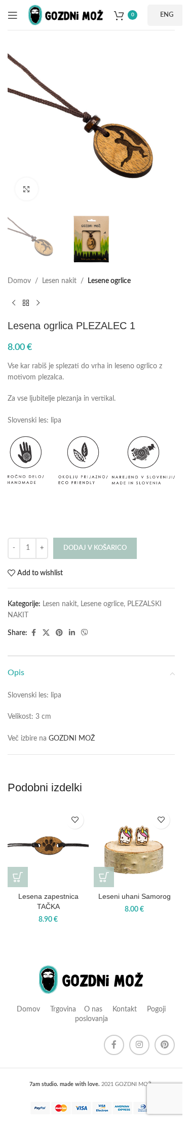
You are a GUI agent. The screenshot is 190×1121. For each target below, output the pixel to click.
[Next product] (38, 303)
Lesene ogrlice (109, 281)
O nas (93, 1009)
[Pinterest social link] (59, 633)
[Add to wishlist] (75, 820)
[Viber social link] (84, 633)
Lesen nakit (59, 281)
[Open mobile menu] (13, 15)
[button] (18, 877)
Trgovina (62, 1009)
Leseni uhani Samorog (134, 896)
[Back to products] (26, 303)
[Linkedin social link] (72, 633)
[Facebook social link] (33, 633)
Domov (19, 281)
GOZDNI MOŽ (72, 738)
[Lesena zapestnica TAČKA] (48, 846)
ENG (166, 15)
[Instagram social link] (139, 1045)
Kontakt (124, 1009)
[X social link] (46, 633)
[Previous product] (14, 303)
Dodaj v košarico (95, 548)
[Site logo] (66, 14)
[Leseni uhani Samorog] (134, 846)
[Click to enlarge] (26, 189)
